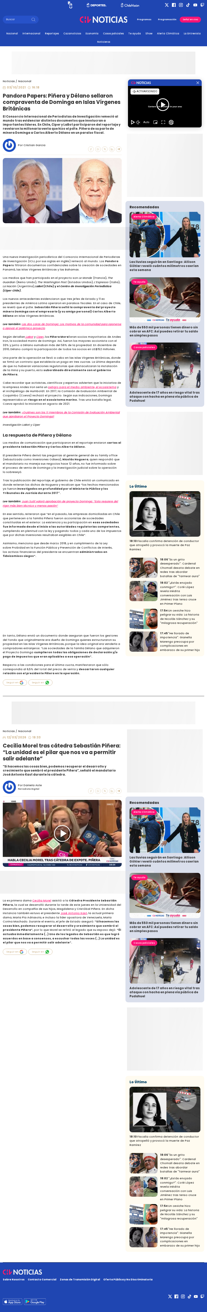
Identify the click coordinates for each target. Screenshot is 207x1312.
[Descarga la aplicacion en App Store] (35, 1301)
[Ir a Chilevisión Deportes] (97, 5)
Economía (92, 33)
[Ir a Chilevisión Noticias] (103, 19)
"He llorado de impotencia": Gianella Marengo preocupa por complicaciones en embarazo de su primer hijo (180, 641)
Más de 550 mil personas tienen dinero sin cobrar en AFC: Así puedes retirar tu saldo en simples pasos (164, 331)
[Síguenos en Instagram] (181, 5)
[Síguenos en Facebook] (174, 5)
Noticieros (103, 41)
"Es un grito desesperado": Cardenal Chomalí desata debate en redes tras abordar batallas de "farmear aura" (180, 568)
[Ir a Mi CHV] (70, 5)
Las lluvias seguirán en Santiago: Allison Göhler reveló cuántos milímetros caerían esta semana (164, 266)
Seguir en (12, 682)
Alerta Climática (168, 33)
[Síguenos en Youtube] (195, 5)
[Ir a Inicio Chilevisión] (130, 5)
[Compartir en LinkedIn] (112, 149)
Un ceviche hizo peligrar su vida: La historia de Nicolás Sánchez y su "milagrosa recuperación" (179, 617)
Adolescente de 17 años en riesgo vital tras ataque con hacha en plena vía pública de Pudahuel (165, 397)
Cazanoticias (72, 33)
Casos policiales (113, 33)
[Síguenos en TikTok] (188, 5)
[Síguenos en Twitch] (202, 5)
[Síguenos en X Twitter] (167, 5)
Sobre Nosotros (13, 1279)
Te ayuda (134, 33)
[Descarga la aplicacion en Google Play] (12, 1301)
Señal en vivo (190, 19)
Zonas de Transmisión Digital (80, 1279)
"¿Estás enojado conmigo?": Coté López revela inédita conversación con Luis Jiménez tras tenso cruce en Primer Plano (178, 593)
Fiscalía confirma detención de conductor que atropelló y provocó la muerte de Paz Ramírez (164, 545)
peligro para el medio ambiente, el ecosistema (82, 387)
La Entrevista (192, 33)
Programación (167, 19)
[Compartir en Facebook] (91, 149)
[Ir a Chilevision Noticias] (103, 1272)
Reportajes (52, 33)
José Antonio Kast (74, 913)
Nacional (12, 33)
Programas (144, 19)
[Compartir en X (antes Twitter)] (105, 149)
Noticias (9, 81)
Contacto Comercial (42, 1279)
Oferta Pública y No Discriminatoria (127, 1279)
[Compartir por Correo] (118, 149)
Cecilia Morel (41, 900)
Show (148, 33)
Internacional (31, 33)
